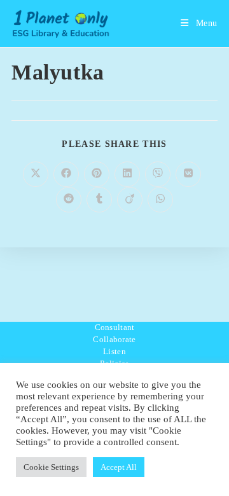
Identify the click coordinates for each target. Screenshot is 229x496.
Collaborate (114, 339)
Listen (114, 351)
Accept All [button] (119, 467)
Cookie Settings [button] (51, 467)
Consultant (115, 327)
